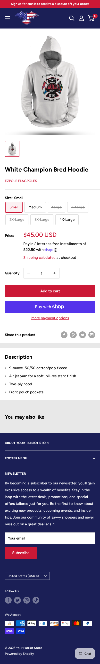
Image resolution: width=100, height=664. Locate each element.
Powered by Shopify (19, 653)
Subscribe (21, 552)
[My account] (81, 18)
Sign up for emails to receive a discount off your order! (50, 4)
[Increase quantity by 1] (54, 273)
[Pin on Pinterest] (73, 334)
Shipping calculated (39, 257)
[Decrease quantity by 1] (29, 273)
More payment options (50, 318)
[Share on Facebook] (64, 334)
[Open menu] (7, 18)
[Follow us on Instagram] (26, 600)
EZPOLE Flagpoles (21, 181)
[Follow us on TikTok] (36, 600)
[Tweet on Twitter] (82, 334)
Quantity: (12, 273)
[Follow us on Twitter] (17, 600)
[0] (91, 18)
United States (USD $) (23, 576)
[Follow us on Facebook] (8, 600)
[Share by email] (91, 334)
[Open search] (72, 18)
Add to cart (50, 291)
